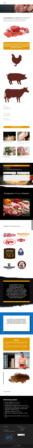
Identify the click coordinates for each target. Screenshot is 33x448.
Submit (27, 182)
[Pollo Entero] (23, 140)
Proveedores (22, 430)
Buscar (23, 434)
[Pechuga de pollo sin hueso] (9, 140)
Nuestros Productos (23, 427)
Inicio (21, 426)
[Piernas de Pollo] (9, 155)
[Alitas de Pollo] (23, 155)
